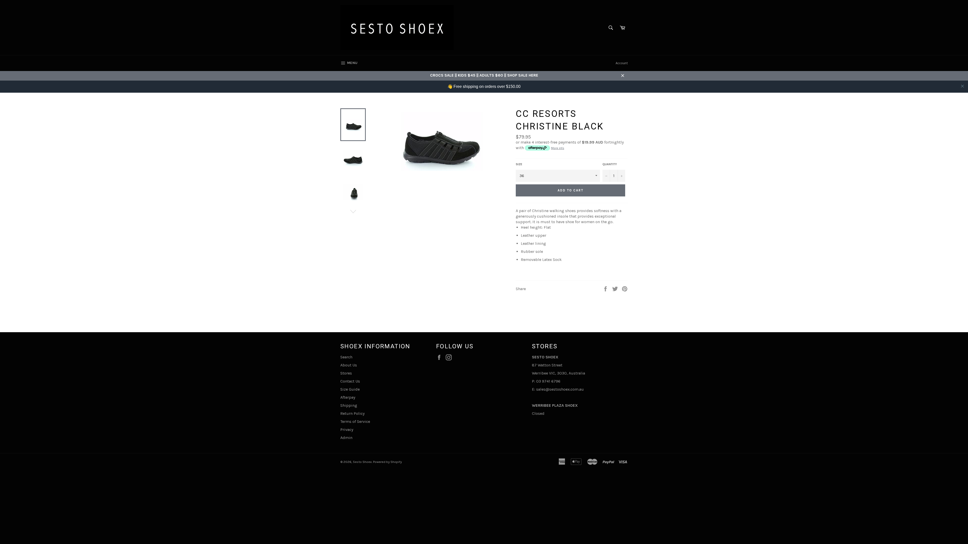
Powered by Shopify (387, 462)
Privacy (346, 429)
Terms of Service (355, 421)
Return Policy (352, 413)
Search (346, 357)
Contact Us (350, 381)
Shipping (348, 405)
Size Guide (350, 389)
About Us (348, 365)
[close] (962, 86)
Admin (346, 437)
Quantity (609, 164)
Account (622, 63)
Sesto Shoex (362, 462)
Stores (346, 373)
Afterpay (347, 397)
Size (519, 164)
